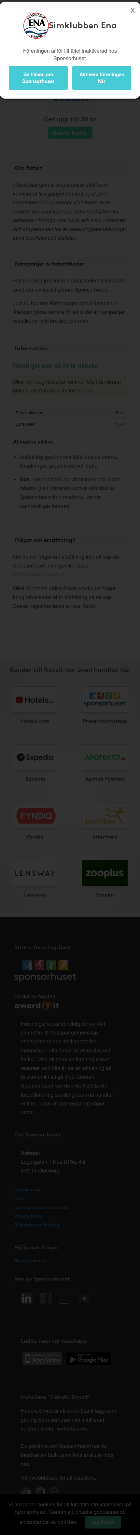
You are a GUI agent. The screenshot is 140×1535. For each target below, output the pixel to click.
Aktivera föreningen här (101, 78)
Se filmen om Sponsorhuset (38, 78)
